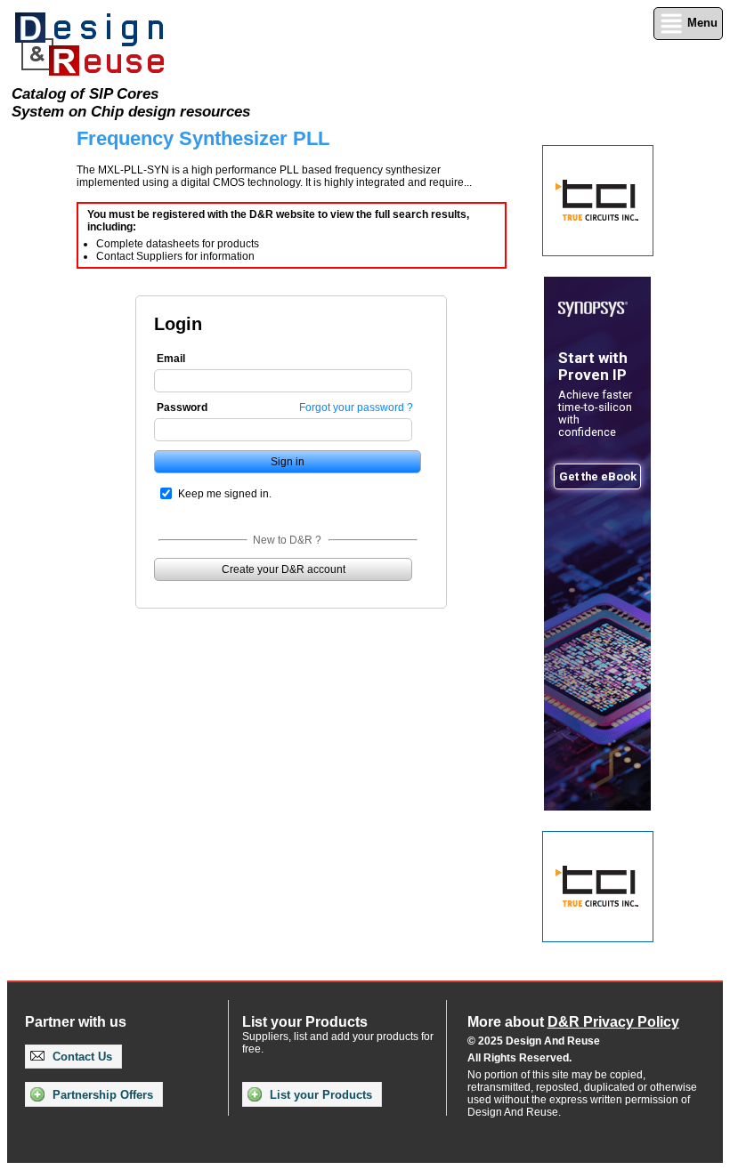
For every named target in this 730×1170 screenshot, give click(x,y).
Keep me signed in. (225, 494)
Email (171, 358)
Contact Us (80, 1056)
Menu (701, 22)
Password (182, 407)
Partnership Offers (101, 1094)
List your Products (319, 1094)
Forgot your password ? (356, 407)
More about (573, 1021)
